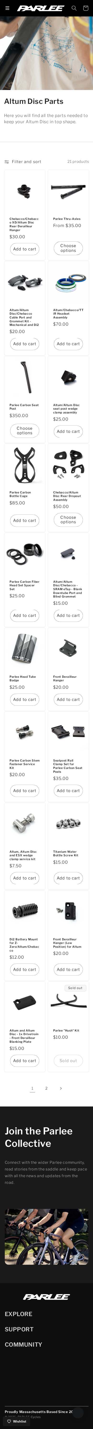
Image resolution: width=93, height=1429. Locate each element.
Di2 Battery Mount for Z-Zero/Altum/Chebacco (24, 944)
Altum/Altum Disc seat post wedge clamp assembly (66, 408)
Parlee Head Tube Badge (23, 678)
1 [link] (32, 1088)
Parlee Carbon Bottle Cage (20, 494)
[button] (7, 8)
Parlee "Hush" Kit (66, 1030)
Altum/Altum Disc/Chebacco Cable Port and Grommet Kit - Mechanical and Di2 (24, 317)
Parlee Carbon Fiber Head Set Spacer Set (24, 585)
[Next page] (60, 1088)
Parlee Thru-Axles (66, 218)
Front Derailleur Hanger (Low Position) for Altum (67, 942)
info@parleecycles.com (28, 1382)
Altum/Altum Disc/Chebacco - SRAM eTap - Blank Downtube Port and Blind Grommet (67, 589)
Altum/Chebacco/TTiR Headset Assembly (68, 313)
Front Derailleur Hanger (65, 678)
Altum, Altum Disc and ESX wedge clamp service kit (23, 855)
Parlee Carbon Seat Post (24, 407)
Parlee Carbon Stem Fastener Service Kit (25, 764)
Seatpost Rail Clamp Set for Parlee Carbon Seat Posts (68, 766)
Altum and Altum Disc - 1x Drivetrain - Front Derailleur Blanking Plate (24, 1036)
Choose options (68, 248)
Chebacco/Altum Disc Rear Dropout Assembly (67, 496)
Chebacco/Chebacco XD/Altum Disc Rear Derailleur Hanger (24, 224)
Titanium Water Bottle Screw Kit (65, 853)
